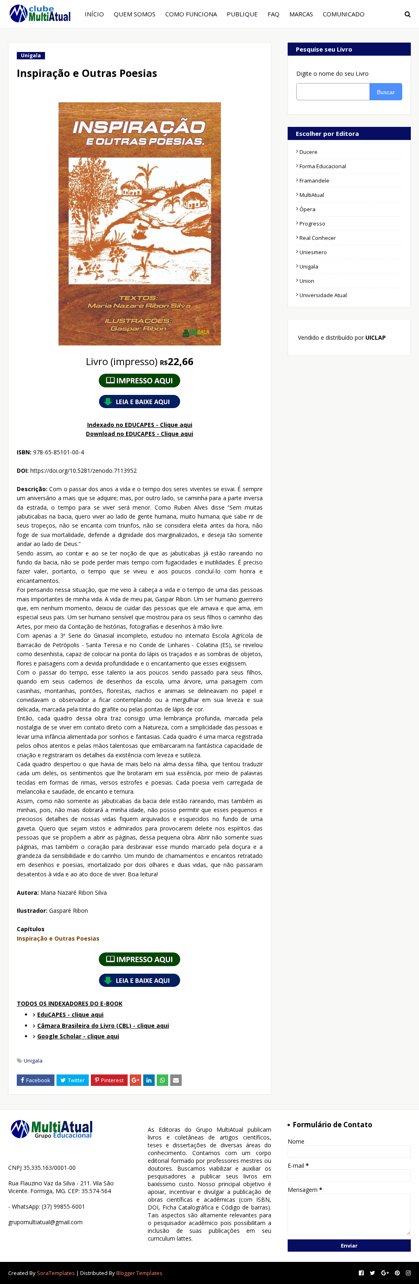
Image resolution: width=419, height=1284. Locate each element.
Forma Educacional (323, 166)
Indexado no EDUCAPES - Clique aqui (139, 425)
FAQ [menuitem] (273, 14)
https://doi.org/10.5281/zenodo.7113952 (83, 470)
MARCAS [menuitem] (301, 14)
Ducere (309, 152)
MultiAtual (312, 195)
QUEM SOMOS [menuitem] (134, 14)
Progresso (312, 223)
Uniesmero (313, 252)
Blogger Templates (139, 1273)
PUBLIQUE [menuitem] (242, 14)
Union (307, 280)
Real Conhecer (318, 237)
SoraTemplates (56, 1273)
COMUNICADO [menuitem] (344, 14)
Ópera (307, 209)
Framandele (314, 180)
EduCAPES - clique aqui (70, 1014)
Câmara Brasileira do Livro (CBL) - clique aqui (103, 1025)
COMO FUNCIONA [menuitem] (191, 14)
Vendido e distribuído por (341, 337)
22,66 (140, 361)
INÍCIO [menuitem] (94, 14)
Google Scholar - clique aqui (78, 1036)
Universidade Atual (323, 295)
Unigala (33, 1060)
